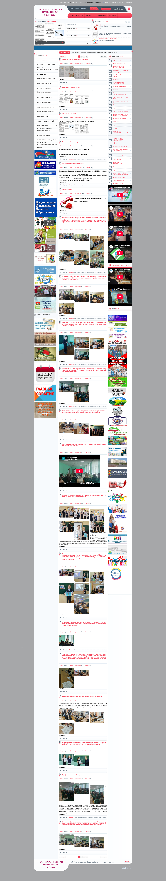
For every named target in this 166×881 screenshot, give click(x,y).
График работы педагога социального (74, 149)
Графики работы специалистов (73, 142)
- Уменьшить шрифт (76, 2)
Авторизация (106, 9)
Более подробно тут (80, 201)
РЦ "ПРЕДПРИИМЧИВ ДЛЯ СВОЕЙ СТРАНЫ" (47, 146)
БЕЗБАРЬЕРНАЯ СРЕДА (43, 130)
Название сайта (51, 865)
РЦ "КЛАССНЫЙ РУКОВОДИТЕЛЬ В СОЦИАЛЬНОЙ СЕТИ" (47, 141)
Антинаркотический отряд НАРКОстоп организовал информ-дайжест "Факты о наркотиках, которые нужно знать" (84, 743)
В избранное (128, 2)
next (129, 22)
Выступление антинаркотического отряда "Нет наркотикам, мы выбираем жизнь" (84, 445)
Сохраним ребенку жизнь (71, 87)
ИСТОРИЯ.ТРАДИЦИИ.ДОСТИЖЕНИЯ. (47, 69)
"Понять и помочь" (62, 42)
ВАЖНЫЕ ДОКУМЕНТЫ (43, 135)
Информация (67, 189)
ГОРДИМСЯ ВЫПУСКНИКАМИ (45, 107)
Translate (107, 2)
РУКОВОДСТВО (41, 74)
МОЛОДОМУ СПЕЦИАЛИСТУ (45, 83)
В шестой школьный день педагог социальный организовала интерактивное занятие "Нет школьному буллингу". (84, 411)
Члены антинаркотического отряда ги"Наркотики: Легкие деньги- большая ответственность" (84, 496)
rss (129, 8)
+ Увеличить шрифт (64, 2)
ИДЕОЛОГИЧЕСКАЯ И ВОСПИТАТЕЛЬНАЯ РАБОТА (47, 127)
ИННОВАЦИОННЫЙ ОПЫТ (44, 97)
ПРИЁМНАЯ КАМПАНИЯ (44, 102)
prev (126, 22)
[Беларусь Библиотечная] (42, 314)
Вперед (103, 56)
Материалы (74, 180)
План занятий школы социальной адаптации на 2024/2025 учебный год (83, 171)
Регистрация (117, 8)
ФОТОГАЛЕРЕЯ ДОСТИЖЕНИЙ (45, 121)
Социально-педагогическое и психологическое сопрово (90, 159)
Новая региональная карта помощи (75, 60)
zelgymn (66, 63)
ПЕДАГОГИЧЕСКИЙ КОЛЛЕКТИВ (46, 79)
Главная (113, 2)
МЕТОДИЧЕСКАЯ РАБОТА (44, 93)
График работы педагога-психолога (73, 154)
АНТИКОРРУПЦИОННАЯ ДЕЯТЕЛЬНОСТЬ (44, 89)
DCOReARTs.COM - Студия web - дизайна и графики (127, 867)
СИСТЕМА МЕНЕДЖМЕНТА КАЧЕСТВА (47, 66)
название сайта (50, 12)
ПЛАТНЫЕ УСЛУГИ (42, 116)
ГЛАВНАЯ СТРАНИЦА (43, 60)
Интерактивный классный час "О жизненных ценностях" (82, 696)
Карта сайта (120, 2)
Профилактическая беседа (71, 775)
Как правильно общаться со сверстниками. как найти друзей (83, 175)
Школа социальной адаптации (73, 163)
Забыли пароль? (118, 9)
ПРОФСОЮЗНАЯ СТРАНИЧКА (45, 112)
